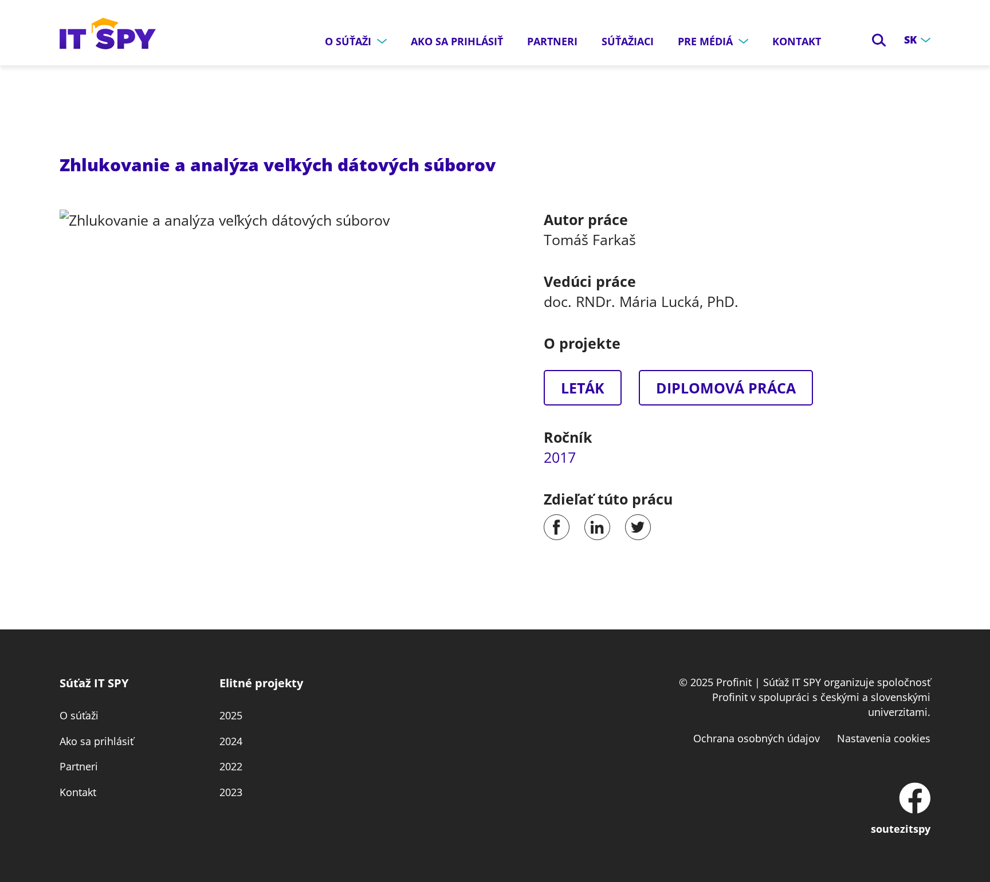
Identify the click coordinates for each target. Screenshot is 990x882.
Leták (582, 387)
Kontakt (796, 41)
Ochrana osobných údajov (756, 738)
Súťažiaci (628, 41)
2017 (560, 457)
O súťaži (79, 715)
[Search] (878, 40)
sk (910, 39)
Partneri (552, 41)
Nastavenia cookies (883, 738)
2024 (230, 741)
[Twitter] (638, 527)
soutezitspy (900, 829)
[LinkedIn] (597, 527)
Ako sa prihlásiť (457, 41)
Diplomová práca (726, 387)
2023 (230, 792)
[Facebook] (556, 527)
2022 (230, 766)
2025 (230, 715)
